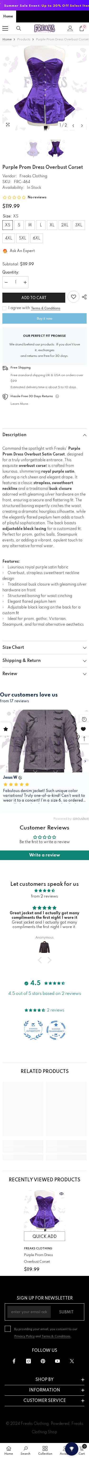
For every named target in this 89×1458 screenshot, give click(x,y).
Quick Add (45, 1237)
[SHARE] (83, 297)
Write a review (44, 855)
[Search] (19, 28)
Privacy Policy (24, 1336)
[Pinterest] (42, 1361)
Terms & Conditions (45, 308)
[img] (44, 891)
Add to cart (34, 298)
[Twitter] (71, 1361)
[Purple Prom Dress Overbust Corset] (44, 1210)
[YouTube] (57, 1361)
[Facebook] (14, 1361)
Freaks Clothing (33, 176)
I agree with (19, 308)
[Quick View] (61, 1193)
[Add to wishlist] (74, 297)
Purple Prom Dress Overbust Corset (38, 1258)
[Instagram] (28, 1361)
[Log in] (70, 28)
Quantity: (10, 273)
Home (8, 16)
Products (23, 39)
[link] (22, 1149)
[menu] (5, 28)
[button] (73, 126)
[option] (44, 88)
